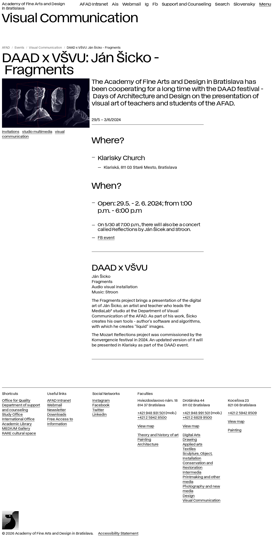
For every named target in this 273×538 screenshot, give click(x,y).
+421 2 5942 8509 (242, 413)
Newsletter (56, 410)
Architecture (147, 444)
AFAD (6, 47)
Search (222, 4)
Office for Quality (16, 400)
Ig (147, 4)
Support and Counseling (186, 4)
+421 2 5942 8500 (152, 417)
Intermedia (192, 472)
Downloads (56, 414)
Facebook (101, 405)
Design (189, 496)
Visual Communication (45, 47)
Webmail (132, 4)
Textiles (189, 449)
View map (145, 426)
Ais (115, 4)
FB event (106, 238)
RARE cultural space (19, 433)
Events (19, 47)
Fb (155, 4)
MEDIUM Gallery (16, 428)
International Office (18, 419)
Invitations (10, 131)
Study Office (12, 414)
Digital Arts (191, 435)
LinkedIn (99, 414)
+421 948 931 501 (151, 413)
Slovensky (244, 4)
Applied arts (192, 444)
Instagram (101, 400)
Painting (144, 439)
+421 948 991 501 (196, 413)
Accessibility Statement (118, 533)
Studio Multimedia (37, 131)
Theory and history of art (157, 435)
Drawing (190, 439)
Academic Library (17, 424)
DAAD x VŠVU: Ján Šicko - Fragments (94, 47)
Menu (265, 4)
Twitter (98, 410)
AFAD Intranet (94, 4)
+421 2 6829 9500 (197, 417)
